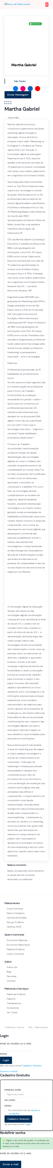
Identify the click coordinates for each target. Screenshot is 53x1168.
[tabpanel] (26, 490)
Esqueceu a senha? (9, 1071)
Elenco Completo (16, 913)
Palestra (11, 998)
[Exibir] (39, 1053)
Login (28, 1124)
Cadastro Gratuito (32, 1065)
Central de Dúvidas (16, 917)
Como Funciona (15, 908)
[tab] (28, 118)
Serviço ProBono (15, 922)
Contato (11, 980)
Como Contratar (15, 953)
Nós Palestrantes (38, 1027)
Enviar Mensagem (17, 94)
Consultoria (13, 1007)
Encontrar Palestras (17, 940)
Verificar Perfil (14, 926)
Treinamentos (14, 1003)
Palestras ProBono (16, 994)
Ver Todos (12, 1012)
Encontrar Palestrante (18, 944)
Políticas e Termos (14, 1027)
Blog (9, 971)
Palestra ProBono (16, 949)
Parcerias (11, 976)
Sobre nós (12, 967)
